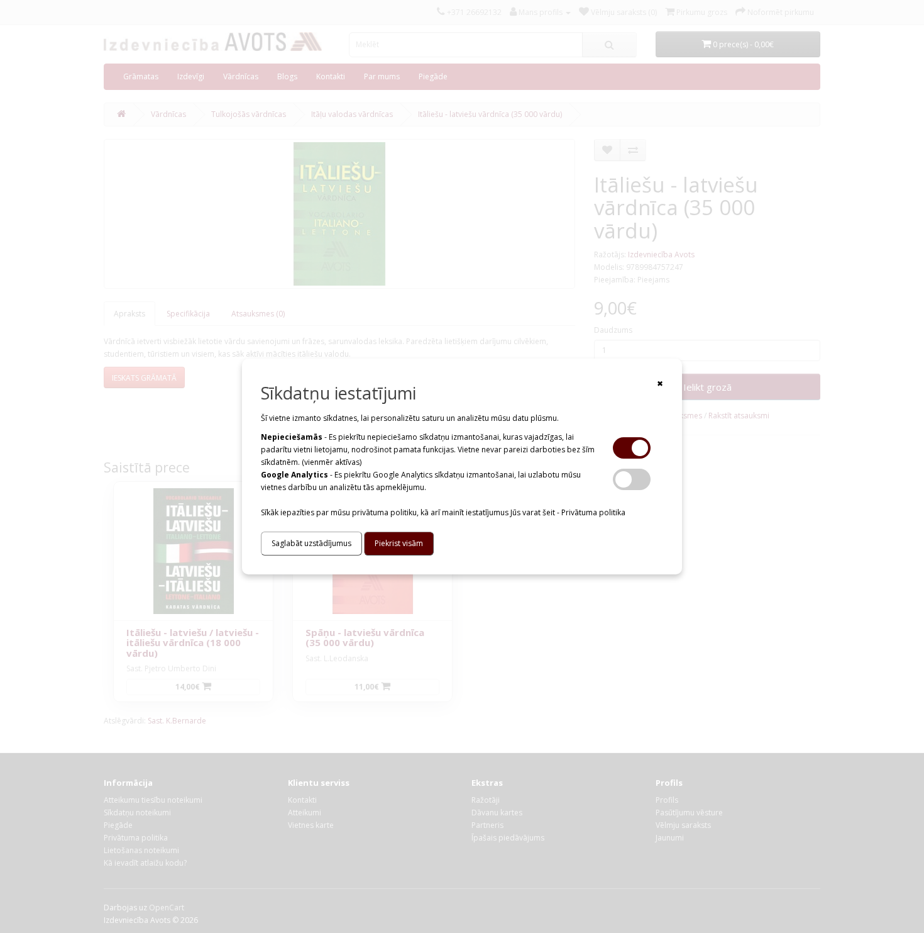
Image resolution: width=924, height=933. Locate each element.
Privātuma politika (593, 512)
